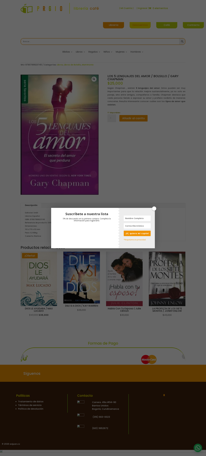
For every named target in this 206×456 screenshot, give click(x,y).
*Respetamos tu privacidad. (135, 239)
